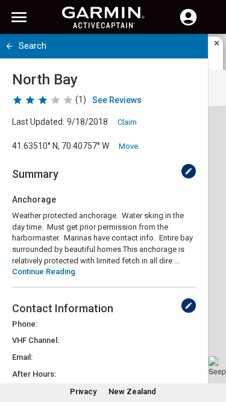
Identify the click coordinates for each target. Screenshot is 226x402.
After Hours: (34, 373)
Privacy (83, 391)
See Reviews (117, 100)
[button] (211, 347)
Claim (127, 122)
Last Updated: (38, 122)
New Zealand (132, 391)
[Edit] (188, 171)
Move (128, 146)
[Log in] (188, 24)
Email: (22, 357)
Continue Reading (43, 271)
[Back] (9, 46)
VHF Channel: (35, 340)
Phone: (24, 323)
